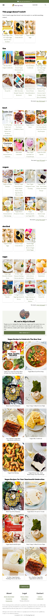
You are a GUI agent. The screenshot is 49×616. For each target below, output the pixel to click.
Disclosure (24, 599)
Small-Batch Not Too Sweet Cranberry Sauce (19, 127)
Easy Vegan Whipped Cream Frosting (30, 186)
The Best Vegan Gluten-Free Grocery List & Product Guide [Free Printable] (41, 93)
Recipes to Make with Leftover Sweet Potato (30, 276)
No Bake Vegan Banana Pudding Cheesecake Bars (19, 276)
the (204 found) (41, 101)
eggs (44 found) (41, 305)
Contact (40, 596)
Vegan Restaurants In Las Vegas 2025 (30, 214)
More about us (23, 332)
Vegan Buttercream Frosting (41, 214)
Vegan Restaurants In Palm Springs (7, 214)
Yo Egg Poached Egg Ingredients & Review (19, 297)
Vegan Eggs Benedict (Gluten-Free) (8, 276)
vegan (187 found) (40, 219)
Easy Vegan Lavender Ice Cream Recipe (30, 154)
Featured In (9, 601)
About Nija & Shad (9, 596)
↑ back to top (24, 586)
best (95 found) (41, 160)
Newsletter (9, 599)
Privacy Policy (25, 596)
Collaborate (40, 599)
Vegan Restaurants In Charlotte (7, 154)
